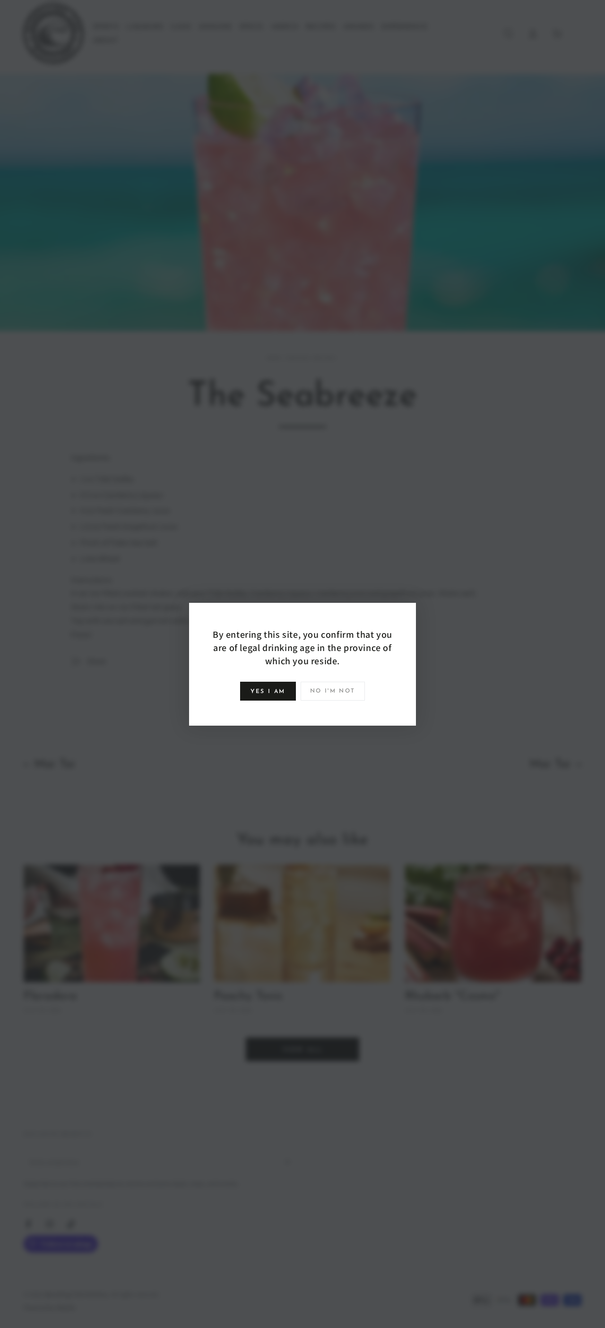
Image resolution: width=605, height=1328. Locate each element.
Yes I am (268, 691)
